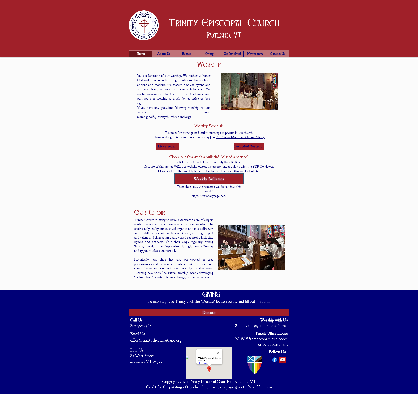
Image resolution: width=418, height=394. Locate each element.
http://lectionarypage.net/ (208, 196)
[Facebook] (274, 360)
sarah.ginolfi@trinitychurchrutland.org (164, 117)
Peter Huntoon (259, 387)
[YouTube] (282, 360)
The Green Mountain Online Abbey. (240, 137)
